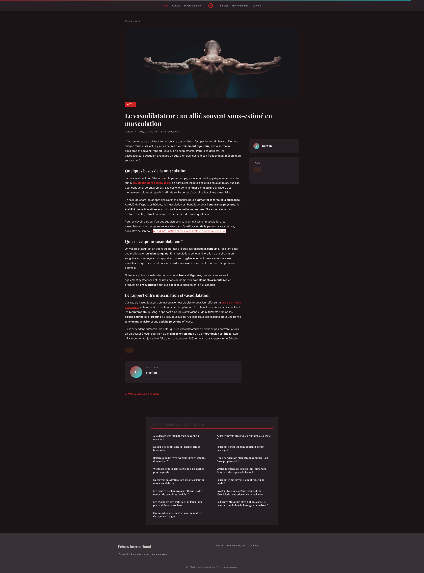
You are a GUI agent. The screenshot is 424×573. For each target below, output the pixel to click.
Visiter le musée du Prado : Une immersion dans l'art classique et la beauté (241, 470)
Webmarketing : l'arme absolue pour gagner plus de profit (178, 470)
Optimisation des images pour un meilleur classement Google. (178, 514)
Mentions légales (236, 545)
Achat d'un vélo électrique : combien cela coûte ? (244, 437)
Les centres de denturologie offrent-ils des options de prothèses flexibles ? (177, 492)
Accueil (128, 21)
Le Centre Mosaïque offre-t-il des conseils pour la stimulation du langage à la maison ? (242, 503)
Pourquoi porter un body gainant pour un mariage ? (240, 448)
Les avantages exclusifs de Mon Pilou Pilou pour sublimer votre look (178, 503)
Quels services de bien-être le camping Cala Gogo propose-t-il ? (242, 459)
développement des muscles (151, 182)
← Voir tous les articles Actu (142, 394)
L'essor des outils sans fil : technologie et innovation (176, 448)
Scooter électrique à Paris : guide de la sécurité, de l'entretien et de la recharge (240, 492)
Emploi (224, 5)
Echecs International (134, 546)
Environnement (240, 5)
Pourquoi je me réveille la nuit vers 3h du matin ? (241, 481)
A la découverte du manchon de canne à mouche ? (176, 437)
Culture (176, 5)
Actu (165, 5)
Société (256, 5)
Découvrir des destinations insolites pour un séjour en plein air (179, 481)
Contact (253, 545)
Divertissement (192, 5)
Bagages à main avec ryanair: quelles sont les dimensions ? (179, 459)
